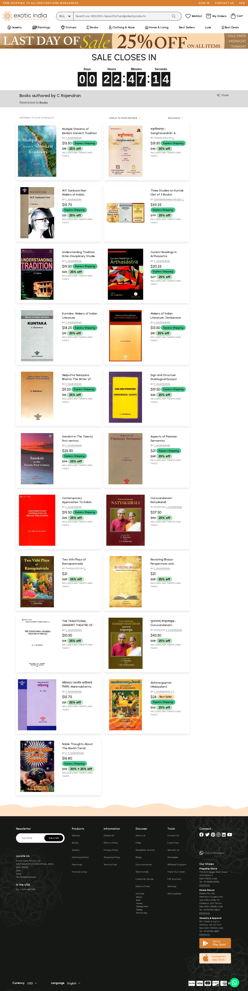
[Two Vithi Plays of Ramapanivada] (37, 606)
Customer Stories (144, 879)
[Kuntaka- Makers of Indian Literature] (37, 360)
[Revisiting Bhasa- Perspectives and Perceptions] (125, 606)
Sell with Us (173, 850)
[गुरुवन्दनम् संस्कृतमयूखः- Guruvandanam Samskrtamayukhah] (125, 668)
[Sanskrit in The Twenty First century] (37, 483)
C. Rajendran (74, 137)
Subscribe (54, 838)
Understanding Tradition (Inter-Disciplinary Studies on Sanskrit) (79, 256)
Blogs (138, 857)
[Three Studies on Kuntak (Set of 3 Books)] (125, 237)
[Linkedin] (224, 835)
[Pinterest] (213, 835)
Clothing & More (80, 857)
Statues (76, 835)
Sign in (204, 3)
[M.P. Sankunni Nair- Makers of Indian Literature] (37, 237)
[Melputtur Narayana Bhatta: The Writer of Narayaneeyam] (37, 422)
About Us (140, 835)
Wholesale (172, 857)
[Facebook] (201, 835)
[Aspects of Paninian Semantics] (125, 483)
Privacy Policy (111, 850)
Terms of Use (110, 864)
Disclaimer (109, 835)
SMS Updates (174, 893)
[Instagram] (218, 835)
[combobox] (121, 16)
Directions (204, 885)
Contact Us (173, 835)
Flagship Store (208, 868)
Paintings (77, 864)
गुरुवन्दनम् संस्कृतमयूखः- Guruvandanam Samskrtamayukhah (164, 625)
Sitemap (171, 886)
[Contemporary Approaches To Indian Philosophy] (37, 545)
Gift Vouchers (174, 879)
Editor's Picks (143, 886)
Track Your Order (176, 871)
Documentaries (144, 864)
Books (75, 842)
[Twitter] (207, 835)
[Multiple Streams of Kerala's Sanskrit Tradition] (37, 176)
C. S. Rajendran (75, 753)
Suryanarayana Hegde (167, 199)
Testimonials (142, 871)
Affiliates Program (176, 864)
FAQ (242, 3)
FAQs (138, 842)
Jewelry (76, 850)
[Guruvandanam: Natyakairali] (125, 545)
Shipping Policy (112, 857)
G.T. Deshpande (162, 693)
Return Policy (111, 842)
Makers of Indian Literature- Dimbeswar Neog (166, 317)
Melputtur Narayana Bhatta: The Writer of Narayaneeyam (76, 379)
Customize (173, 842)
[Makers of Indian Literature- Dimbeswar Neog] (125, 360)
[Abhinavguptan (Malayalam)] (125, 729)
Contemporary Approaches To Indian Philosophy (77, 502)
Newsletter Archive (145, 850)
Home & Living (79, 871)
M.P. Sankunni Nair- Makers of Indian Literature (74, 194)
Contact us (224, 3)
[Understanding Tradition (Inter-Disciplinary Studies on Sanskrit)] (37, 299)
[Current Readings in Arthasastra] (125, 299)
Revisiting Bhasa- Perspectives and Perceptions (162, 563)
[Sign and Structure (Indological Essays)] (125, 422)
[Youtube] (229, 835)
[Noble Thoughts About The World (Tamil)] (37, 791)
